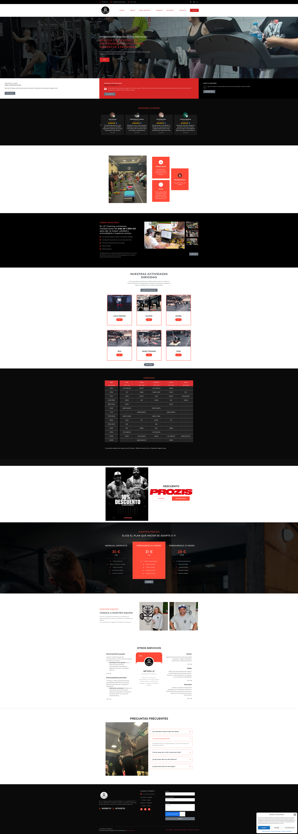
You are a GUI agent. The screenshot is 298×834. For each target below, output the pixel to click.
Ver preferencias (289, 827)
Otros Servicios (144, 10)
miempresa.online (130, 830)
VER (107, 673)
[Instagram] (145, 809)
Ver (119, 319)
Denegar (276, 827)
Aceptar (264, 827)
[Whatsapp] (149, 809)
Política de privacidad (180, 830)
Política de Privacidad (276, 831)
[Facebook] (141, 809)
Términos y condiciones (286, 831)
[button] (295, 814)
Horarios (159, 10)
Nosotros (170, 10)
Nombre (167, 791)
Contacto (182, 10)
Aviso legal (169, 830)
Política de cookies (266, 831)
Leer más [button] (108, 132)
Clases (122, 10)
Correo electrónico (169, 797)
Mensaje (167, 803)
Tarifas (132, 10)
